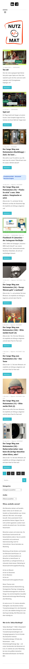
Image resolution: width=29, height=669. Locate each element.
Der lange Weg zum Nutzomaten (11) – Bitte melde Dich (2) (13, 403)
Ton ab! (6, 69)
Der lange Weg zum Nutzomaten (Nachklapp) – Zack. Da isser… (14, 152)
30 (18, 473)
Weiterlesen (7, 87)
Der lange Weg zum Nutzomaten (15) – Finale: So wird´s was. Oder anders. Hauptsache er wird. (13, 192)
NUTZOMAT (14, 147)
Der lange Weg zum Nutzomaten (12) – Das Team (12, 359)
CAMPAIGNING (16, 67)
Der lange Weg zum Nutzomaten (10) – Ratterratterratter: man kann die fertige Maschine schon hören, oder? (14, 449)
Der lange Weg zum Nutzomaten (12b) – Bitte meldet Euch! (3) (13, 330)
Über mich (21, 235)
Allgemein (13, 184)
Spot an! (6, 112)
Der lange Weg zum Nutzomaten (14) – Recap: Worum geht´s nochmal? (13, 287)
